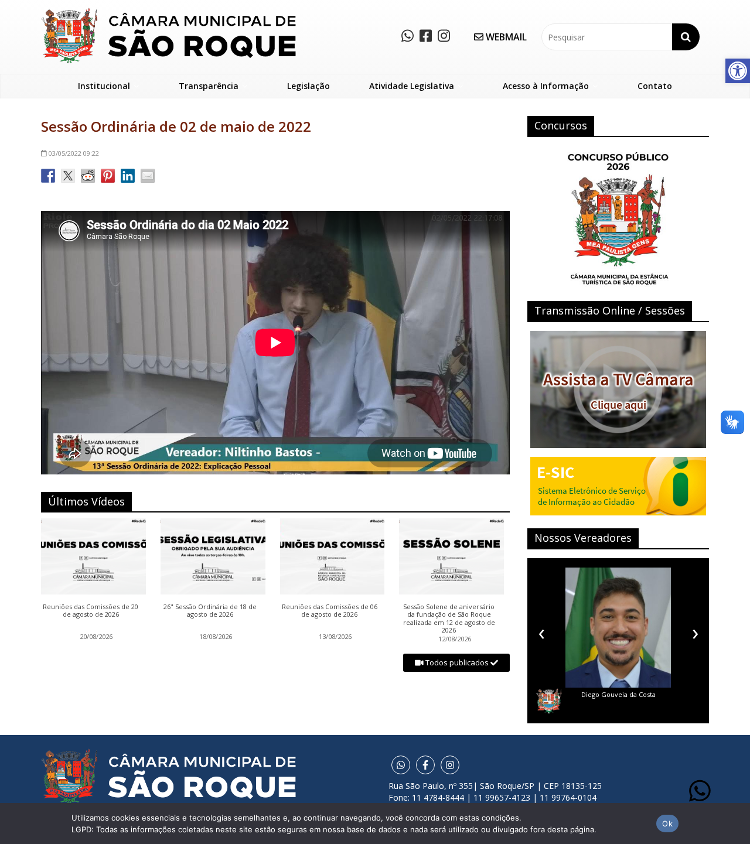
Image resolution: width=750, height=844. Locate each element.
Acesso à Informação (546, 85)
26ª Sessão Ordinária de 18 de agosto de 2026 (210, 611)
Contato (655, 85)
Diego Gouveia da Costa (594, 694)
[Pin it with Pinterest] (108, 176)
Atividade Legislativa (411, 85)
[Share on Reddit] (88, 176)
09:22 (74, 153)
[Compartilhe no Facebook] (48, 176)
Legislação (308, 85)
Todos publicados (457, 662)
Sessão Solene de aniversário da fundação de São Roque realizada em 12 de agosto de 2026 (449, 618)
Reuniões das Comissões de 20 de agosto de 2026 (90, 611)
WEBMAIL (505, 36)
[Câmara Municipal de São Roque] (168, 12)
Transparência (208, 85)
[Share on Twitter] (68, 176)
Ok (667, 823)
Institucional (104, 85)
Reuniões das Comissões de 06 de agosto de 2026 (329, 611)
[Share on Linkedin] (128, 176)
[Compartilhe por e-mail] (148, 176)
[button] (737, 71)
